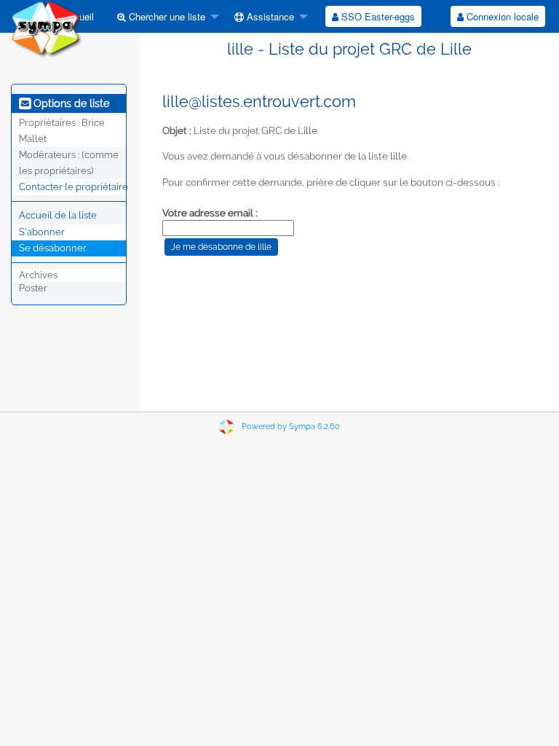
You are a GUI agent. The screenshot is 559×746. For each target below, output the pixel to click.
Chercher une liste (165, 16)
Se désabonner (53, 248)
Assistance (269, 16)
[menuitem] (164, 16)
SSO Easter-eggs (376, 16)
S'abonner (42, 232)
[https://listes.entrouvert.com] (46, 28)
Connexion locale (501, 16)
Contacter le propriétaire (73, 186)
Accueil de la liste (58, 215)
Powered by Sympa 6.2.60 (291, 426)
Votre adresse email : (210, 213)
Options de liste (70, 103)
